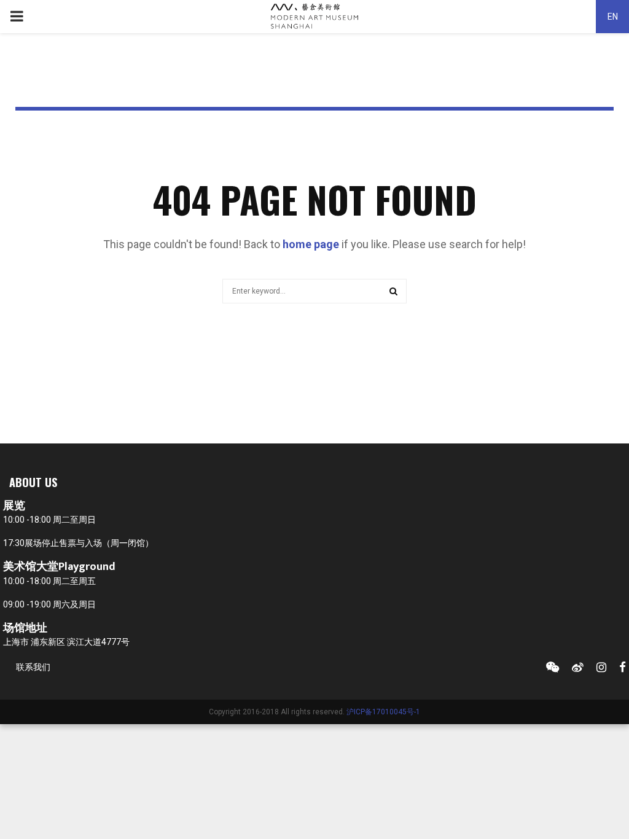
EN (613, 16)
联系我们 (33, 667)
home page (311, 244)
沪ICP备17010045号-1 (383, 712)
